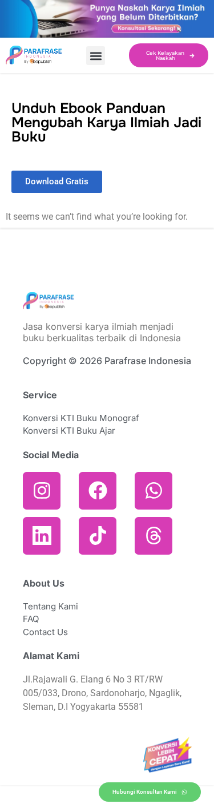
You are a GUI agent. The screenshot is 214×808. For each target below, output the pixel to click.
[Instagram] (41, 491)
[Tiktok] (97, 536)
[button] (95, 55)
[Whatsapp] (153, 491)
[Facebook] (97, 491)
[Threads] (153, 536)
